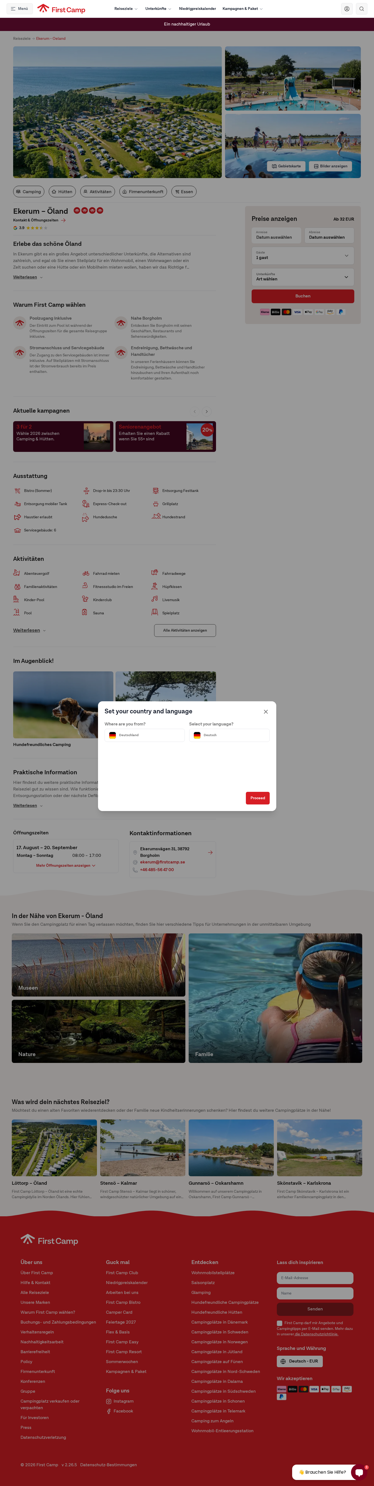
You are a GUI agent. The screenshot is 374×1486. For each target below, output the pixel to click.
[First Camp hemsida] (61, 9)
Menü (23, 9)
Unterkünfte (155, 9)
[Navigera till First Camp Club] (347, 9)
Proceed (258, 798)
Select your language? (211, 724)
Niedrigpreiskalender (197, 9)
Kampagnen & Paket (240, 9)
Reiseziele (123, 9)
